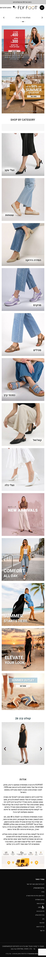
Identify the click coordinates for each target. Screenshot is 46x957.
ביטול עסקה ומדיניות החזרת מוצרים (35, 895)
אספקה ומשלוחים (39, 899)
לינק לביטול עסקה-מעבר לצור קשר (35, 884)
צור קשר (42, 930)
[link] (23, 47)
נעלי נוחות (13, 949)
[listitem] (23, 17)
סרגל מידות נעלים (39, 915)
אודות (43, 892)
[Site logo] (28, 7)
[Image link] (23, 859)
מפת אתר (41, 923)
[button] (42, 7)
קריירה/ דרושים (40, 926)
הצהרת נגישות (40, 903)
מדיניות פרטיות (40, 911)
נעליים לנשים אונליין (39, 888)
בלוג (43, 919)
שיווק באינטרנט (16, 953)
